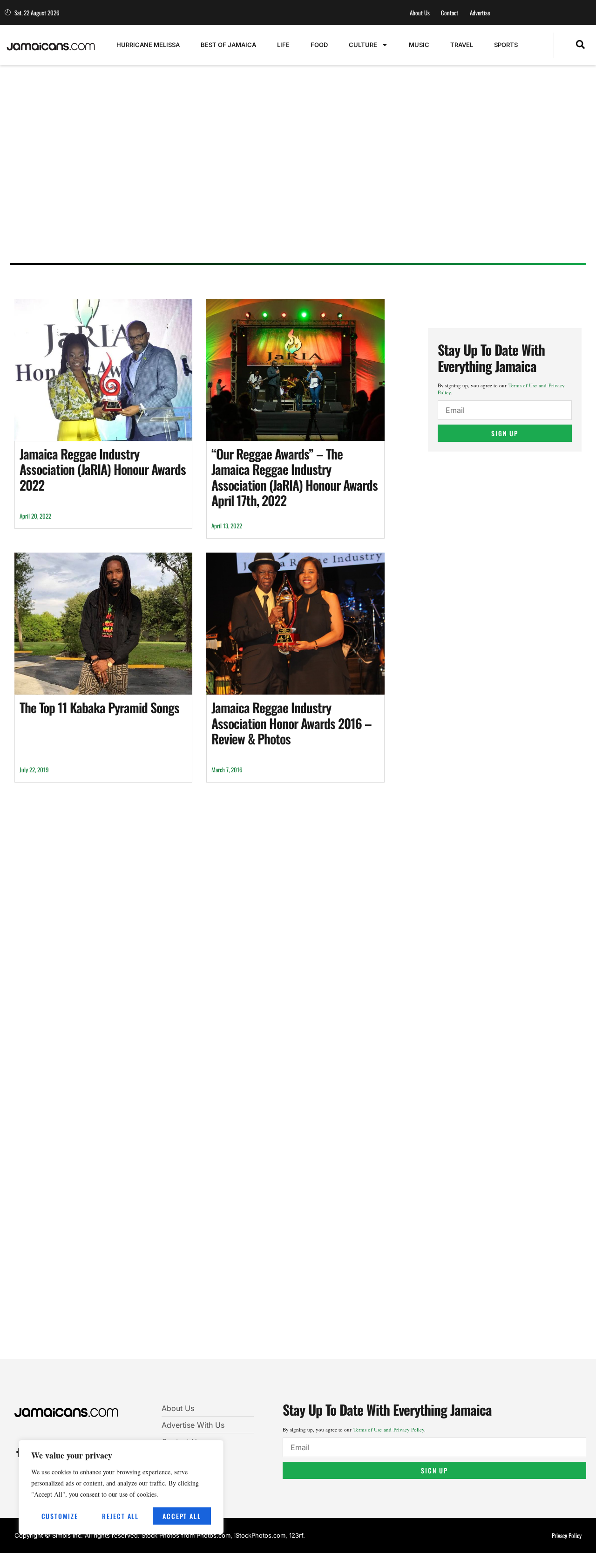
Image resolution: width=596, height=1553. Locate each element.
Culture (363, 44)
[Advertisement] (293, 184)
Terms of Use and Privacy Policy (388, 1429)
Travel (461, 44)
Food (319, 44)
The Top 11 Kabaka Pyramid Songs (99, 707)
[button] (580, 45)
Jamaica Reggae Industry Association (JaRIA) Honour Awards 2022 (103, 469)
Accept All (182, 1516)
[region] (121, 1487)
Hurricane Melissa (148, 44)
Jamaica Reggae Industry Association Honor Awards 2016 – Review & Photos (291, 723)
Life (283, 44)
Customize (59, 1516)
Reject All (120, 1516)
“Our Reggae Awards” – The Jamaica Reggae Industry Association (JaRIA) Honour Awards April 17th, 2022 (294, 477)
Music (419, 44)
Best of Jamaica (228, 44)
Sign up (504, 433)
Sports (506, 44)
